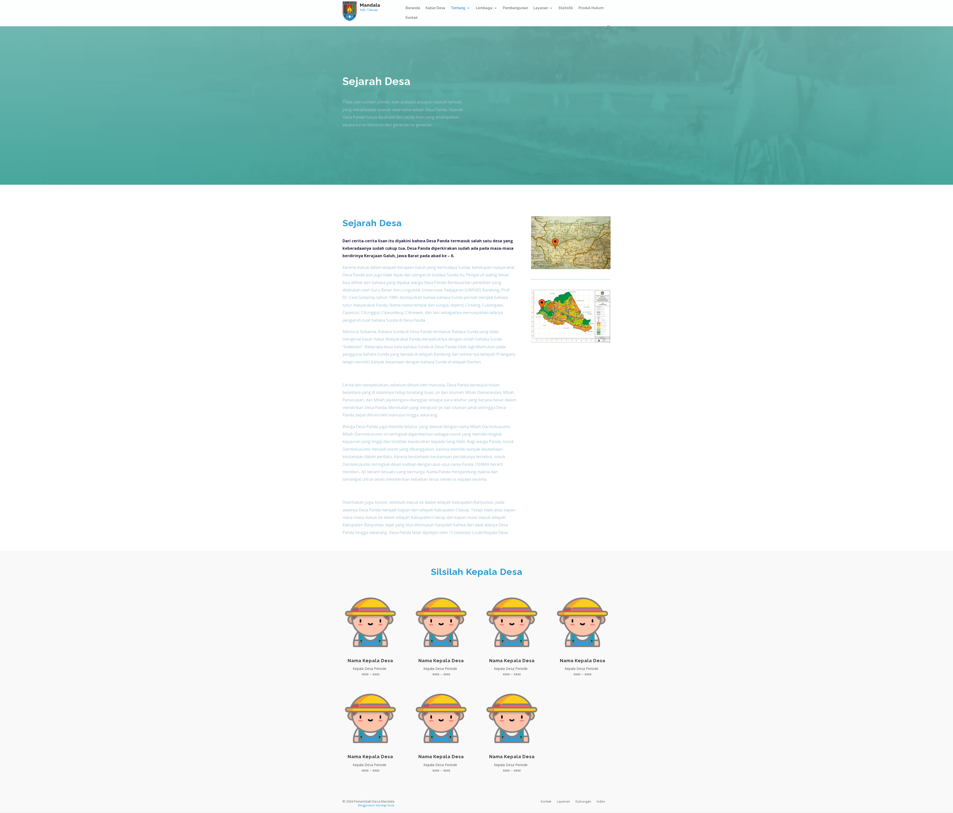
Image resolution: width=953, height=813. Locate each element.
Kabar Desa (435, 8)
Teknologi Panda (384, 805)
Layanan (540, 8)
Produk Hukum (591, 8)
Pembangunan (515, 8)
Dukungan (583, 801)
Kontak (412, 18)
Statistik (565, 8)
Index (601, 801)
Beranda (413, 8)
